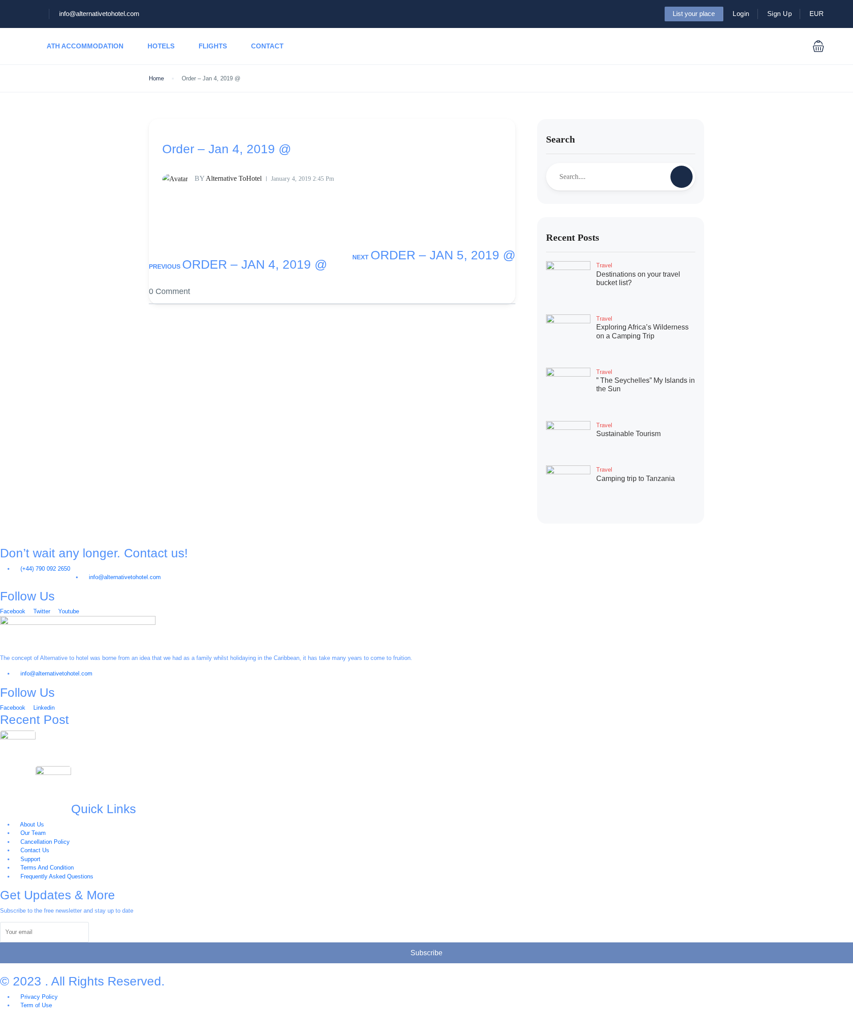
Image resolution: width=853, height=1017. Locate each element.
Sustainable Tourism (628, 433)
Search (560, 139)
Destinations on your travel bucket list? (93, 735)
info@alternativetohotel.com (99, 13)
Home (156, 78)
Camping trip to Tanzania (635, 478)
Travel (604, 265)
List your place (694, 13)
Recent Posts (572, 237)
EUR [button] (817, 13)
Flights (213, 46)
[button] (818, 46)
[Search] (681, 177)
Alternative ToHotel (228, 178)
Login (741, 13)
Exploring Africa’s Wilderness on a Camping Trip (133, 770)
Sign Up (779, 13)
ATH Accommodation (85, 46)
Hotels (161, 46)
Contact (267, 46)
